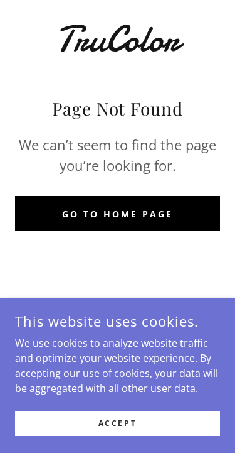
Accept (117, 423)
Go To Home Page (117, 214)
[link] (117, 38)
